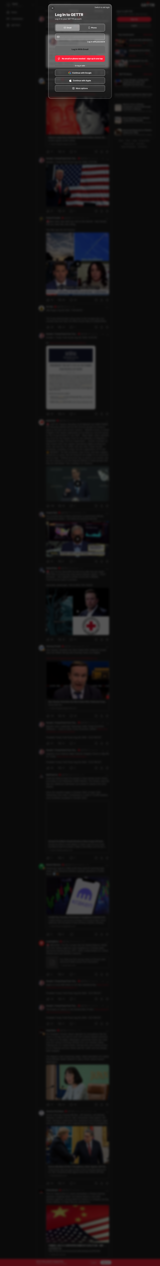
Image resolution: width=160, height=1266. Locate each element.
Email (69, 28)
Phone (94, 28)
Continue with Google (82, 73)
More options (82, 88)
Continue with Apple (82, 80)
